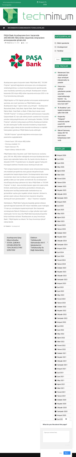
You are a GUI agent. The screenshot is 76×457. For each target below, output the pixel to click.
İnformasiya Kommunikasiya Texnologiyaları (26, 28)
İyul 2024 (60, 252)
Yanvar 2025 (61, 229)
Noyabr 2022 (61, 311)
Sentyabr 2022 (62, 318)
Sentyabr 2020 (62, 411)
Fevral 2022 (61, 345)
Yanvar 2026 (61, 182)
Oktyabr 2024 (62, 241)
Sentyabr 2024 (62, 245)
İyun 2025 (60, 210)
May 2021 (60, 380)
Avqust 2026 (61, 155)
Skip (60, 453)
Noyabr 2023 (61, 272)
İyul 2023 (60, 287)
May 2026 (60, 167)
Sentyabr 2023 (62, 279)
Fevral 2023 (61, 299)
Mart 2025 (60, 221)
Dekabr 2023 (61, 268)
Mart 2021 (60, 388)
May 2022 (60, 334)
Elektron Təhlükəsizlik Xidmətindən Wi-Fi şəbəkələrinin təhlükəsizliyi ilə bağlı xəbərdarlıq (38, 244)
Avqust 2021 (61, 369)
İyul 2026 (60, 159)
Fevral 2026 (61, 179)
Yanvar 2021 (61, 396)
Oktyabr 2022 (62, 314)
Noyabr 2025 (61, 190)
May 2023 (60, 295)
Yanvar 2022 (61, 349)
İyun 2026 (60, 163)
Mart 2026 (60, 175)
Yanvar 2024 (61, 264)
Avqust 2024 (61, 248)
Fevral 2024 (61, 260)
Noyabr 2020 (61, 404)
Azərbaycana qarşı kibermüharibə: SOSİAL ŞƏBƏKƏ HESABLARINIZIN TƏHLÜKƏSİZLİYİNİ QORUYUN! (14, 244)
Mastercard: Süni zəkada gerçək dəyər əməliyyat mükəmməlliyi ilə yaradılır (63, 77)
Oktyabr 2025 (62, 194)
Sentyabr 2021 (62, 365)
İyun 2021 (60, 377)
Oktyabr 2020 (62, 408)
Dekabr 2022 (61, 307)
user (27, 43)
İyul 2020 (60, 419)
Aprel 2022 (61, 338)
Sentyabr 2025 (62, 198)
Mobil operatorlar (63, 43)
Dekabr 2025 (61, 186)
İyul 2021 (60, 373)
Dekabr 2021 (61, 353)
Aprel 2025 (61, 217)
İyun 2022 (60, 330)
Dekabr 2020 (61, 400)
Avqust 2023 (61, 283)
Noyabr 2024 (61, 237)
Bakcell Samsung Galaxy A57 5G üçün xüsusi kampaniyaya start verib (64, 135)
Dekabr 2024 (61, 233)
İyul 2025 (60, 206)
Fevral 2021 (61, 392)
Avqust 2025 (61, 202)
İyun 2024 (60, 256)
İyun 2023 (60, 291)
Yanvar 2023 (61, 303)
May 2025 (60, 214)
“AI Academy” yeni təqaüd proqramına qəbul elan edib (64, 110)
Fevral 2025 (61, 225)
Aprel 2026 (61, 171)
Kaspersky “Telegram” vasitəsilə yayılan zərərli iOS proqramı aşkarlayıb (64, 121)
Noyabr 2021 (61, 357)
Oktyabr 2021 (62, 361)
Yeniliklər (60, 51)
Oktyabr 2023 (62, 276)
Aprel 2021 (61, 384)
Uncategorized (16, 226)
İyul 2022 (60, 326)
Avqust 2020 (61, 415)
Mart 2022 (60, 342)
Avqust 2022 (61, 322)
